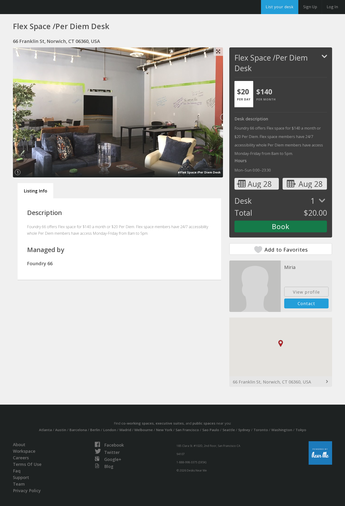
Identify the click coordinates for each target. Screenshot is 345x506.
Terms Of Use (27, 464)
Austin (60, 429)
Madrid (125, 429)
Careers (21, 457)
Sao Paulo (210, 429)
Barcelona (78, 429)
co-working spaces (137, 423)
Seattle (228, 429)
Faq (16, 471)
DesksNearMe (33, 7)
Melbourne (143, 429)
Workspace (24, 451)
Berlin (95, 429)
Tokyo (300, 429)
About (19, 444)
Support (21, 477)
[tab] (243, 94)
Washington (281, 429)
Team (19, 484)
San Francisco (187, 429)
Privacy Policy (27, 490)
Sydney (244, 429)
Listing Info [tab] (35, 191)
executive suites (170, 423)
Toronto (260, 429)
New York (164, 429)
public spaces (203, 423)
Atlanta (45, 429)
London (109, 429)
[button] (280, 343)
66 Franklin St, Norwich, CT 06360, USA (272, 382)
